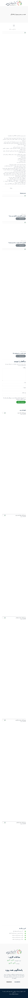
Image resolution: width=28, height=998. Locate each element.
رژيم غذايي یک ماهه (16, 939)
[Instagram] (4, 996)
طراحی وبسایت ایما (13, 994)
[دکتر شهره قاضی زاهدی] (14, 3)
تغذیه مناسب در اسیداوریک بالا (19, 353)
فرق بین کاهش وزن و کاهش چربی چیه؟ (17, 215)
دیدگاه (24, 367)
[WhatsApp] (6, 996)
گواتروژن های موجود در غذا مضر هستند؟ (17, 242)
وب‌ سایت (24, 392)
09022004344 (9, 981)
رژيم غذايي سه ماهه (16, 935)
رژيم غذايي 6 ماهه (12, 933)
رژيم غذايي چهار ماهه (17, 931)
